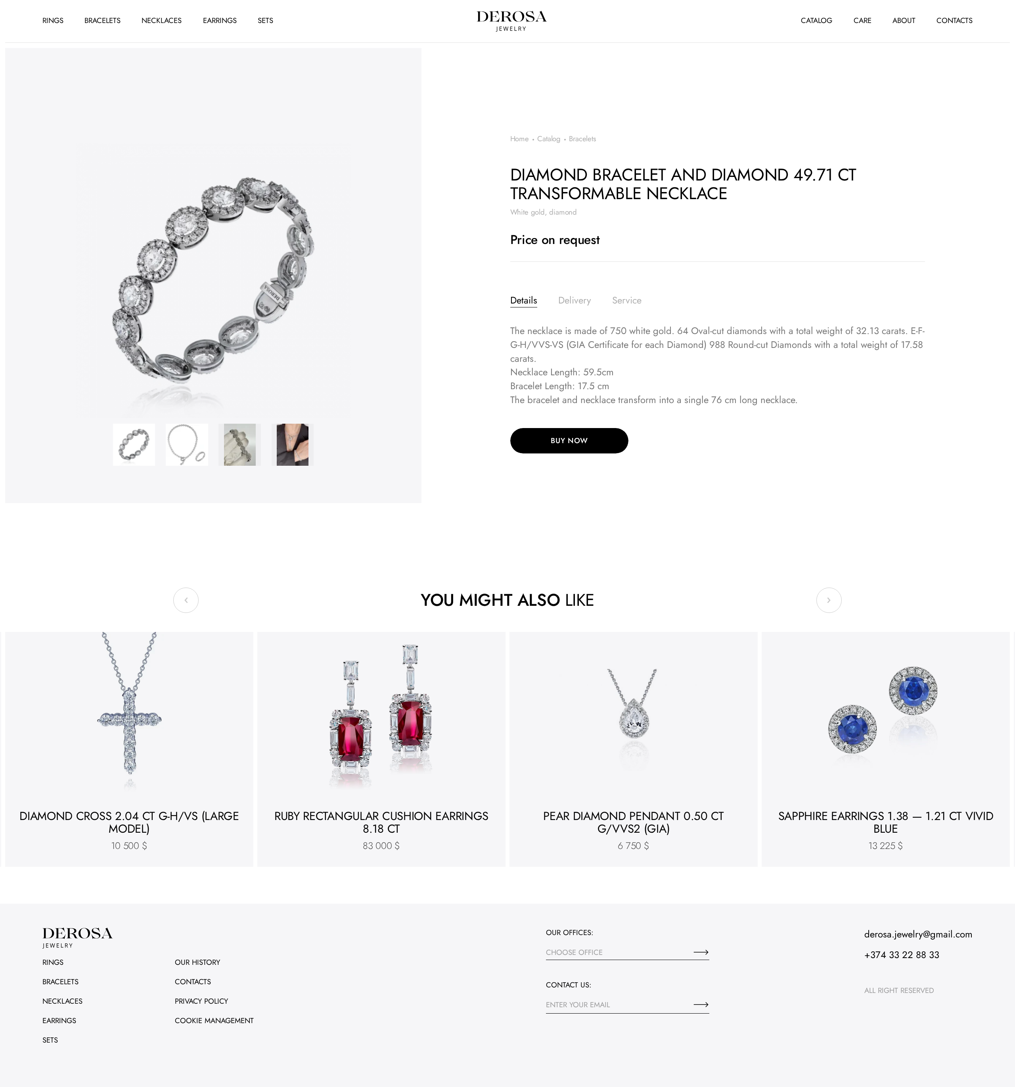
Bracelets (102, 20)
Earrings (220, 20)
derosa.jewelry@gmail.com (918, 934)
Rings (52, 20)
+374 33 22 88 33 (901, 955)
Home (519, 138)
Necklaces (162, 20)
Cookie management (214, 1020)
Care (862, 20)
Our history (197, 962)
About (903, 20)
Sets (265, 20)
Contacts (954, 20)
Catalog (816, 20)
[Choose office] (701, 952)
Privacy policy (201, 1001)
